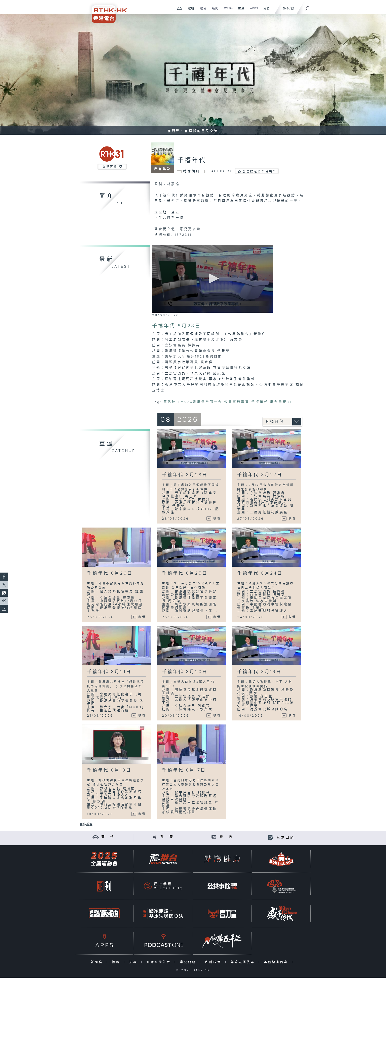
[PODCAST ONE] (163, 940)
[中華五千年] (222, 940)
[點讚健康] (222, 858)
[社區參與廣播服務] (281, 886)
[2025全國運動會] (104, 858)
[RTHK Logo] (106, 11)
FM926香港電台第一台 (200, 402)
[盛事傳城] (281, 913)
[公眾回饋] (270, 837)
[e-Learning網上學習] (163, 886)
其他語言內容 (277, 962)
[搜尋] (308, 7)
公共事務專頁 (236, 402)
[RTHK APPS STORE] (104, 940)
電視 (189, 10)
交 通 (108, 837)
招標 (134, 962)
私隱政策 (214, 962)
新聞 (214, 10)
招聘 (117, 962)
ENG (285, 8)
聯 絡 (226, 837)
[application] (212, 279)
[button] (212, 278)
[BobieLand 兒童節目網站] (281, 858)
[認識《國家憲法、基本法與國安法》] (163, 913)
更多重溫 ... (88, 824)
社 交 (167, 837)
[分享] (154, 836)
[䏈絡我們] (213, 836)
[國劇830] (104, 886)
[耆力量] (222, 913)
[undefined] (179, 8)
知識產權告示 (159, 962)
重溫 (239, 10)
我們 (265, 10)
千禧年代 (191, 160)
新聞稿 (98, 962)
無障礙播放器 (244, 962)
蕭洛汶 (169, 402)
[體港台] (163, 858)
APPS (252, 10)
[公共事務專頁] (222, 886)
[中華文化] (104, 913)
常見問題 (189, 962)
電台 (201, 10)
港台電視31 (281, 402)
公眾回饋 (285, 837)
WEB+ (227, 10)
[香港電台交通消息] (95, 836)
